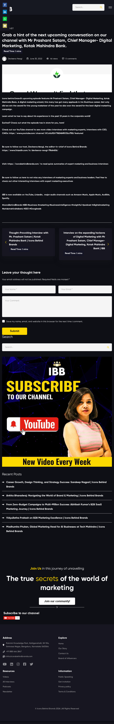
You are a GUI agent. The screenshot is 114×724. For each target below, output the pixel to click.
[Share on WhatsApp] (5, 19)
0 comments (71, 59)
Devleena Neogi (14, 59)
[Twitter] (31, 664)
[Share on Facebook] (5, 5)
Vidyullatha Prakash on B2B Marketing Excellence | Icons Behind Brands (47, 518)
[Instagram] (18, 664)
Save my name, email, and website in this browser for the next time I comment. (44, 322)
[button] (57, 601)
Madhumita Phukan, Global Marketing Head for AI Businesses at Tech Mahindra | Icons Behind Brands (55, 529)
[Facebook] (24, 664)
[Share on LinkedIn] (5, 12)
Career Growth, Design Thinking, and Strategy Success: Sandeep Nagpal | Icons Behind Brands (56, 484)
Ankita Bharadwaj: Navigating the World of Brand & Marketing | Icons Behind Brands (54, 495)
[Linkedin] (11, 664)
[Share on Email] (5, 26)
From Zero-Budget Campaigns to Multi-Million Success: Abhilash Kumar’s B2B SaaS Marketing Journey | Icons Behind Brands (54, 506)
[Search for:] (88, 7)
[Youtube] (4, 664)
